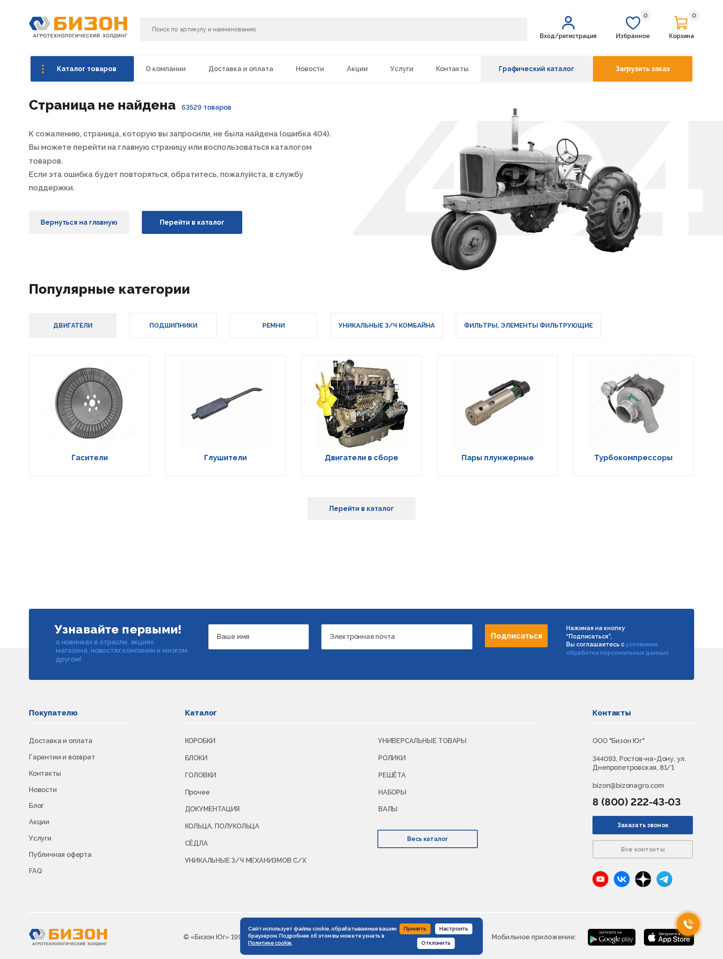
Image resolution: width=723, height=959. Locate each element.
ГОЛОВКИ (201, 775)
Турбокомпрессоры (633, 457)
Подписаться (516, 635)
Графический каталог (536, 69)
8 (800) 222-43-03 (636, 802)
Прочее (197, 792)
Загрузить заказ (642, 69)
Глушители (225, 457)
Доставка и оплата (240, 69)
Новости (310, 69)
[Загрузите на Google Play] (612, 937)
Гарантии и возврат (62, 757)
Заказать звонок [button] (643, 825)
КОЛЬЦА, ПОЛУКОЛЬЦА (222, 826)
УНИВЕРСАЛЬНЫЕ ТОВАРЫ (422, 741)
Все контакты (643, 849)
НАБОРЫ (392, 792)
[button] (568, 27)
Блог (36, 806)
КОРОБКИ (200, 741)
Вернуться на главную (79, 222)
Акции (357, 69)
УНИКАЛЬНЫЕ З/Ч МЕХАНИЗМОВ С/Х (245, 860)
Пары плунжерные (497, 457)
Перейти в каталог (192, 222)
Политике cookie (270, 943)
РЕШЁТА (392, 775)
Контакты (452, 69)
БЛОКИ (196, 758)
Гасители (90, 457)
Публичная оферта (60, 855)
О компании (166, 69)
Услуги (401, 69)
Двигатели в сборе (361, 457)
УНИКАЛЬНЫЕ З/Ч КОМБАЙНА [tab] (386, 325)
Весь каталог (428, 839)
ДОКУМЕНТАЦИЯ (212, 809)
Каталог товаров (86, 69)
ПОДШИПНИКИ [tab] (173, 325)
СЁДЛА (196, 843)
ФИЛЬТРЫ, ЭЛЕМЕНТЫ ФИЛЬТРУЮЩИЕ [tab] (528, 325)
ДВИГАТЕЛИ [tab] (72, 325)
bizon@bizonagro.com (628, 786)
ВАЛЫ (387, 809)
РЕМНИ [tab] (273, 325)
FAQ (35, 871)
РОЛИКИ (392, 758)
